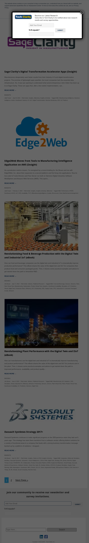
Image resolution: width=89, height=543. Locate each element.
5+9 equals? (34, 30)
